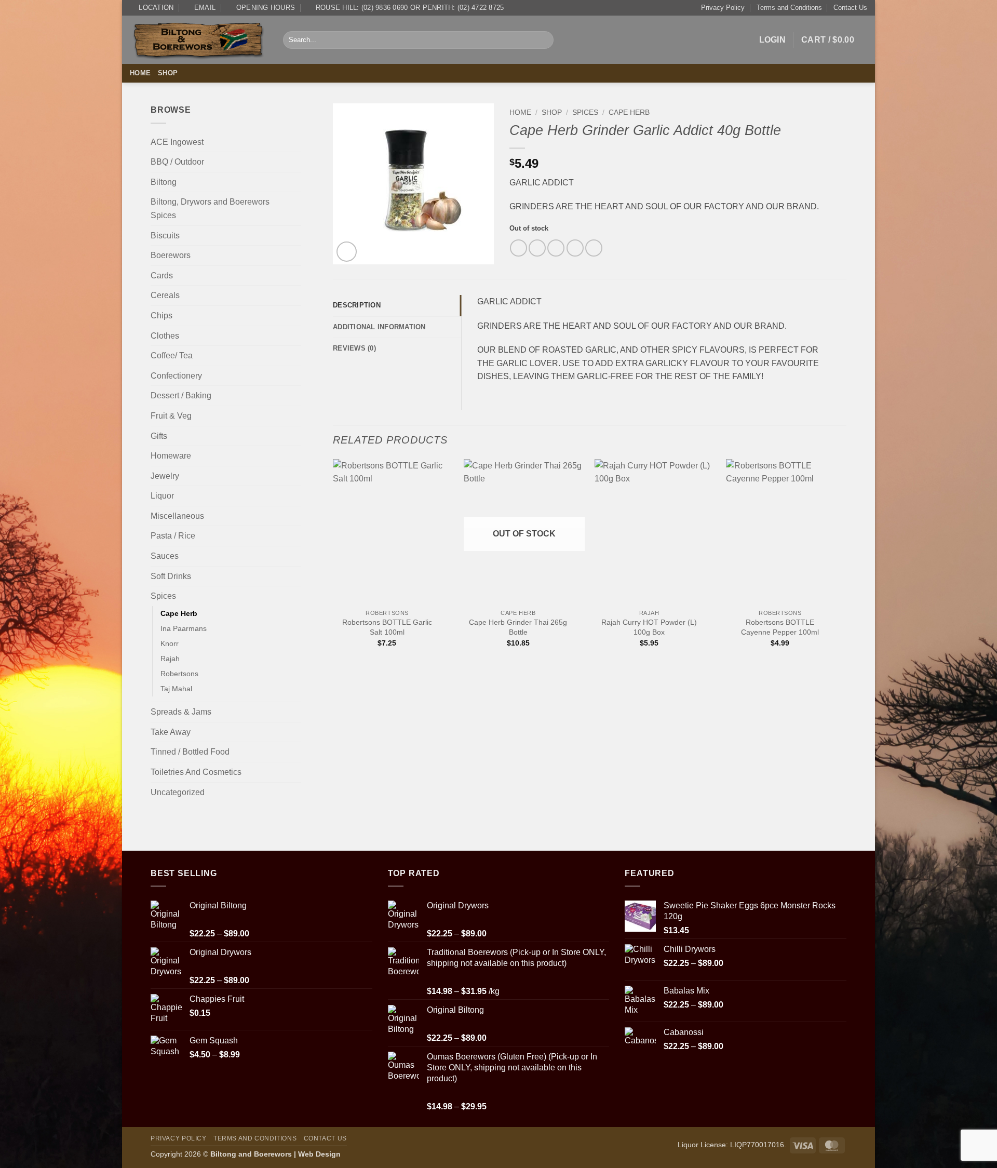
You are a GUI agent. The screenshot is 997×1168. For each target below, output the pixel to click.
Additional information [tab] (379, 327)
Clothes (165, 335)
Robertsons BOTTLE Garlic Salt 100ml (387, 627)
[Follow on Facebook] (847, 73)
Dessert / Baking (181, 395)
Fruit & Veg (171, 415)
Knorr (169, 643)
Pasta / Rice (173, 535)
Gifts (159, 436)
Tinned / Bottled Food (190, 751)
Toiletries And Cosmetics (196, 772)
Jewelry (165, 476)
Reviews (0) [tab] (354, 348)
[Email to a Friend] (555, 248)
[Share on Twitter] (537, 248)
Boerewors (171, 255)
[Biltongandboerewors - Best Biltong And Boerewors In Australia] (198, 40)
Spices (163, 596)
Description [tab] (357, 305)
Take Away (171, 732)
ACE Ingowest (177, 142)
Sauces (165, 556)
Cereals (165, 295)
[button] (772, 40)
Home (140, 73)
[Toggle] (295, 162)
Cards (162, 275)
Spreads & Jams (181, 711)
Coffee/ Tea (172, 355)
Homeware (171, 455)
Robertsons (179, 673)
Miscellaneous (177, 516)
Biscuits (165, 235)
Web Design (319, 1154)
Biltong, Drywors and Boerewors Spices (210, 208)
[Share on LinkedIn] (593, 248)
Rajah (170, 658)
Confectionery (176, 375)
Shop (168, 73)
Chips (161, 315)
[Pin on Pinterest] (575, 248)
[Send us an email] (860, 73)
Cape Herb (178, 613)
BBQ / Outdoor (177, 161)
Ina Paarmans (183, 628)
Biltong (164, 182)
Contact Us (850, 7)
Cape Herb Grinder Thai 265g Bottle (518, 627)
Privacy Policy (723, 7)
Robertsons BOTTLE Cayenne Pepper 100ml (780, 627)
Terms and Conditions (789, 7)
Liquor (162, 495)
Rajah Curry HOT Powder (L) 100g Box (649, 627)
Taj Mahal (176, 688)
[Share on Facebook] (518, 248)
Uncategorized (178, 792)
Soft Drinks (171, 576)
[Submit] (543, 40)
